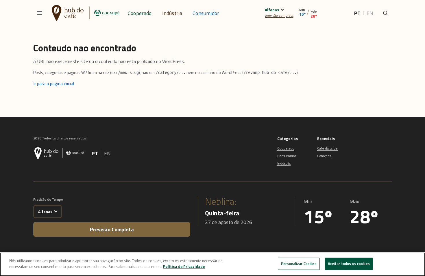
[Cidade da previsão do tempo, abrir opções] (55, 210)
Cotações (324, 155)
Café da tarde (327, 148)
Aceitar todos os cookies (349, 263)
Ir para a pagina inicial (53, 83)
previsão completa (279, 15)
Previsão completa (112, 229)
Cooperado (140, 13)
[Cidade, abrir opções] (282, 8)
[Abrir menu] (39, 13)
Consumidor (206, 13)
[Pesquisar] (385, 13)
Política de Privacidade (184, 266)
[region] (212, 264)
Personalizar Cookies (299, 263)
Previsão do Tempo (48, 199)
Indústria (172, 13)
